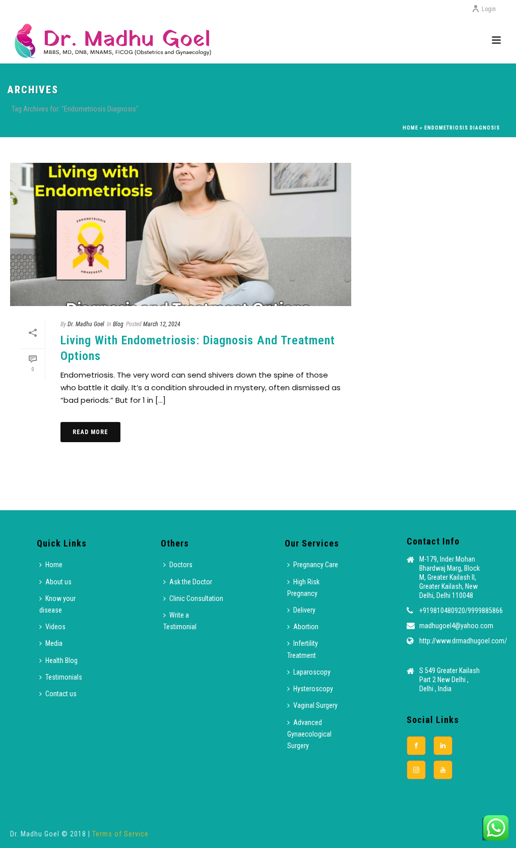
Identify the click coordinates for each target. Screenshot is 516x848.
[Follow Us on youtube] (443, 769)
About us (58, 582)
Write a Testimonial (180, 621)
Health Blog (61, 660)
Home (410, 128)
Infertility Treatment (302, 649)
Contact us (61, 694)
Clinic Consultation (196, 598)
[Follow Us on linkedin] (443, 745)
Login (489, 9)
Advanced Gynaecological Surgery (309, 734)
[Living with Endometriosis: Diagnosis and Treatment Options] (180, 234)
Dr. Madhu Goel (86, 324)
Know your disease (57, 604)
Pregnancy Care (315, 565)
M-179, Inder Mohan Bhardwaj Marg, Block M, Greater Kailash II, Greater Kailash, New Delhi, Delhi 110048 (449, 577)
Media (53, 643)
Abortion (305, 627)
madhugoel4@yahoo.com (456, 626)
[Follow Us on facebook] (416, 745)
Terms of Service (120, 834)
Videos (55, 627)
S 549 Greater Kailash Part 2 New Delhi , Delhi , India (449, 680)
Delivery (304, 610)
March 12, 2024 (161, 324)
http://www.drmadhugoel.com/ (463, 641)
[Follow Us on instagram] (416, 769)
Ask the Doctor (190, 582)
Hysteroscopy (313, 689)
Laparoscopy (312, 672)
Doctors (180, 565)
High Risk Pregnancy (303, 587)
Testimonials (63, 677)
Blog (118, 324)
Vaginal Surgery (315, 705)
